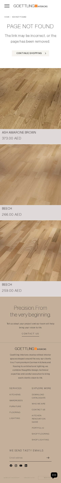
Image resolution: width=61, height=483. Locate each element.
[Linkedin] (25, 465)
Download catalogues (38, 396)
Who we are (38, 404)
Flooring (15, 412)
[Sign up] (48, 457)
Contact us (30, 334)
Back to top (48, 477)
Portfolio (38, 428)
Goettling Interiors (13, 477)
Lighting (14, 418)
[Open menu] (7, 6)
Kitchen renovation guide (39, 419)
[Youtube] (20, 465)
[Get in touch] (54, 475)
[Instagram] (15, 465)
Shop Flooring (40, 434)
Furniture (15, 406)
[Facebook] (11, 465)
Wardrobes (16, 400)
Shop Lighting (40, 440)
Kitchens (15, 395)
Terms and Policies (29, 477)
